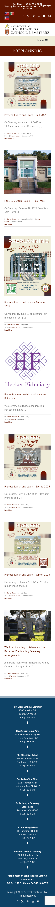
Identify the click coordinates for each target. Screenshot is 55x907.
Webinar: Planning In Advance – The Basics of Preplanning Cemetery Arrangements (24, 651)
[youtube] (44, 16)
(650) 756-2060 (27, 717)
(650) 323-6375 (27, 741)
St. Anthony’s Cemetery (27, 803)
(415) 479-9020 (27, 765)
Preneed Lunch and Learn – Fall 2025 (25, 115)
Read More (8, 138)
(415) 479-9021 (27, 837)
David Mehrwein (13, 133)
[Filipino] (6, 18)
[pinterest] (33, 16)
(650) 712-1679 (27, 789)
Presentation (15, 136)
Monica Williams (13, 325)
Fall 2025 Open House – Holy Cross (24, 200)
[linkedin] (39, 16)
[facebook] (23, 16)
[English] (6, 13)
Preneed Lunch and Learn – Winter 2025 (27, 574)
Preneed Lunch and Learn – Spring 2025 (27, 486)
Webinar (13, 419)
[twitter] (28, 16)
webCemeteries (35, 892)
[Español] (11, 13)
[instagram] (49, 16)
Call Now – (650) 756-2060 (27, 4)
